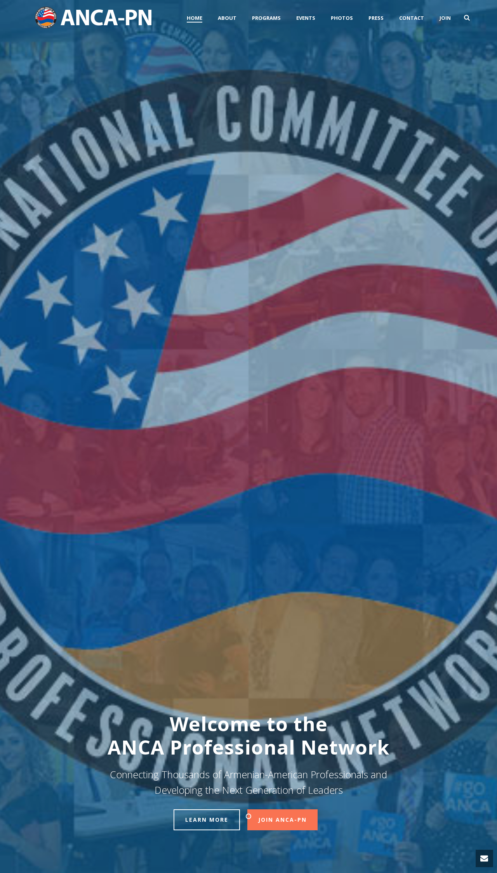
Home (194, 17)
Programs (266, 17)
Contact (411, 17)
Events (305, 17)
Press (376, 17)
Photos (342, 17)
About (227, 17)
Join (445, 17)
